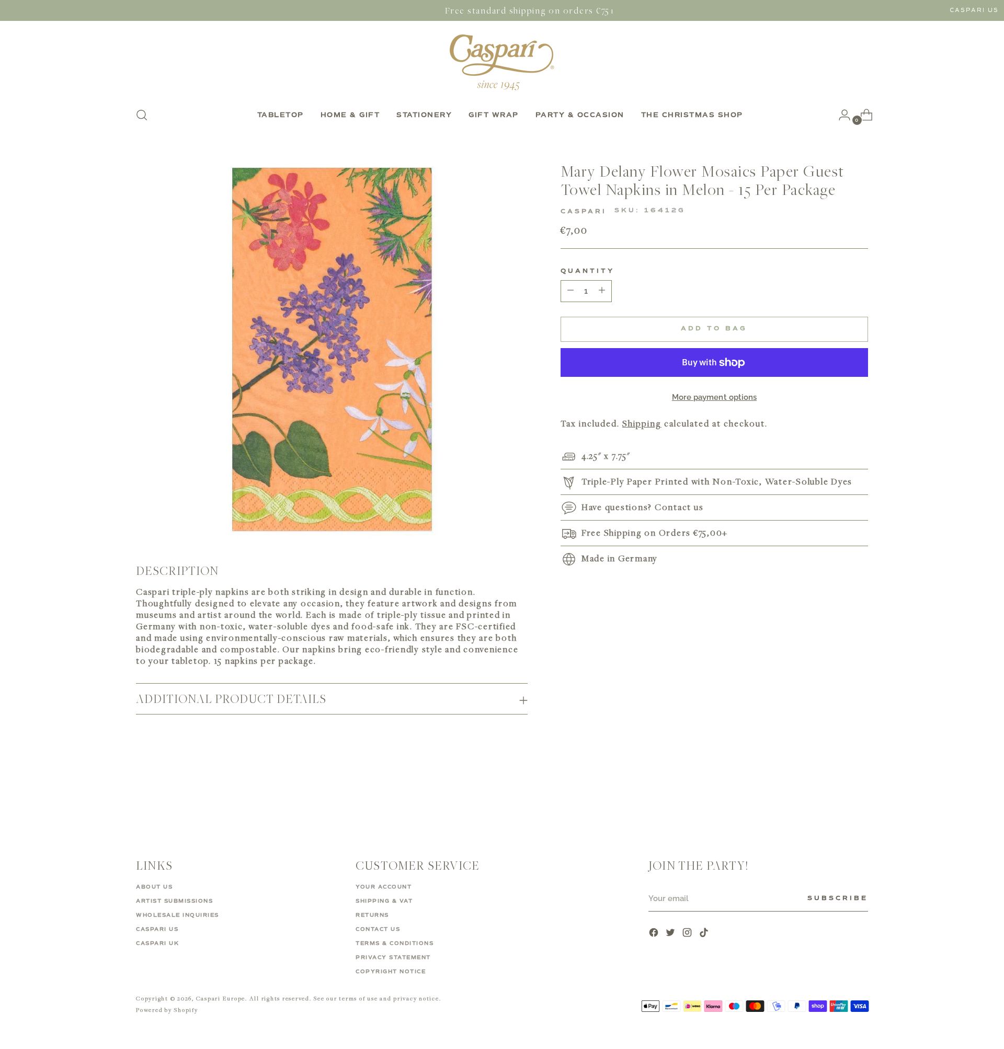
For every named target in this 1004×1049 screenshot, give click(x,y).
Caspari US (974, 10)
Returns (372, 915)
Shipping (641, 424)
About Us (154, 887)
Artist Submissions (174, 901)
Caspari (584, 212)
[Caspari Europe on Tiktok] (705, 933)
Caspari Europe (221, 998)
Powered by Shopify (167, 1009)
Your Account (384, 887)
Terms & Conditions (394, 943)
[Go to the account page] (840, 115)
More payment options (714, 397)
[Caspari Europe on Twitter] (671, 933)
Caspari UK (157, 943)
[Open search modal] (141, 115)
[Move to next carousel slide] (859, 795)
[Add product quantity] (570, 291)
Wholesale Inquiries (177, 915)
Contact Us (378, 929)
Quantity (587, 271)
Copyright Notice (391, 971)
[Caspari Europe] (502, 62)
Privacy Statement (393, 957)
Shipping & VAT (384, 901)
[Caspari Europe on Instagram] (688, 933)
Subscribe (837, 898)
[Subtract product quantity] (601, 291)
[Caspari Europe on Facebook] (654, 933)
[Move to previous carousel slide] (835, 795)
